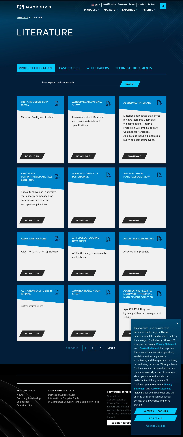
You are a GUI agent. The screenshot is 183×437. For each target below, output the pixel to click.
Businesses (23, 401)
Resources (122, 4)
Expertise (128, 9)
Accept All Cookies (155, 411)
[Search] (163, 6)
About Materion (109, 4)
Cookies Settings (155, 425)
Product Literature (36, 68)
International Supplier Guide (63, 398)
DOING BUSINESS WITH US (61, 390)
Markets (109, 9)
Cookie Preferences (124, 422)
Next (110, 348)
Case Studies (69, 68)
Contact (151, 4)
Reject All (155, 418)
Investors (142, 4)
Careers (132, 4)
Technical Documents (133, 68)
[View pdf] (57, 103)
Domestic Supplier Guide (62, 394)
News (20, 394)
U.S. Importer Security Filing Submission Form (74, 401)
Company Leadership (29, 398)
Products (90, 9)
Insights (147, 9)
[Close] (177, 323)
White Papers (98, 68)
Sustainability (24, 405)
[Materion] (34, 7)
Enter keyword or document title (58, 82)
